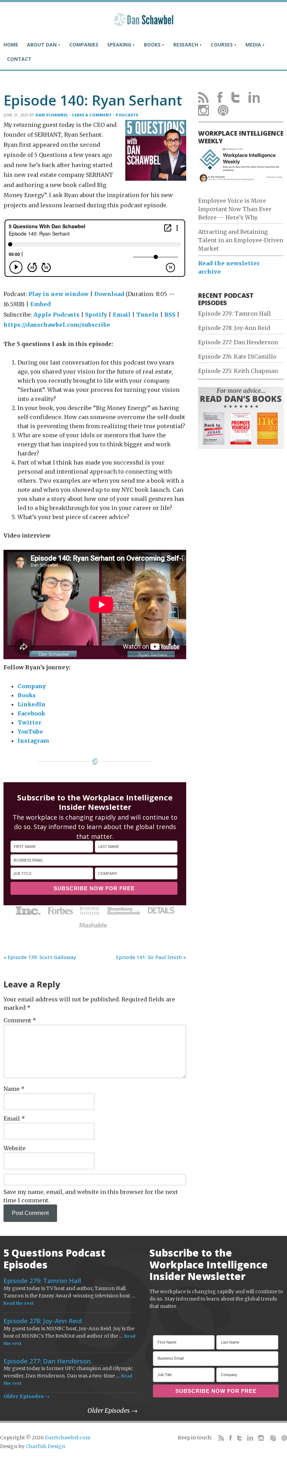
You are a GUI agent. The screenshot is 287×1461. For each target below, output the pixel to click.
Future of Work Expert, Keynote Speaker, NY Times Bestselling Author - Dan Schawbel (143, 23)
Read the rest (19, 1303)
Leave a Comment (92, 114)
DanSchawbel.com (67, 1437)
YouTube (30, 731)
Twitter (29, 722)
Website (15, 1148)
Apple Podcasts (56, 314)
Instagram (33, 740)
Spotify (96, 314)
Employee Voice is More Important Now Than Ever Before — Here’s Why (235, 209)
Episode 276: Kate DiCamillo (237, 356)
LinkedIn (32, 704)
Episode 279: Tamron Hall (234, 313)
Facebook (31, 713)
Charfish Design (45, 1446)
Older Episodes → (27, 1396)
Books (27, 695)
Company (32, 686)
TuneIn (147, 314)
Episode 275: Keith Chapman (238, 370)
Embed (40, 304)
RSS (169, 314)
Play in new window (58, 293)
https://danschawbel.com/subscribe (57, 324)
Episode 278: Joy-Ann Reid (234, 327)
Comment (20, 1020)
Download (109, 293)
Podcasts (126, 114)
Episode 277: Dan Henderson (238, 342)
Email (122, 314)
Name (14, 1088)
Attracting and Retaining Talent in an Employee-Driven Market (240, 240)
